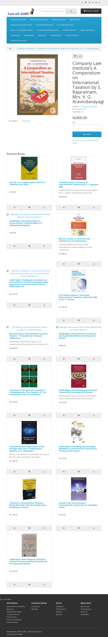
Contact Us (35, 606)
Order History (86, 609)
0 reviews (88, 140)
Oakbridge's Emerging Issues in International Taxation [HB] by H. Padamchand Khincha (25, 223)
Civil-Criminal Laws (59, 19)
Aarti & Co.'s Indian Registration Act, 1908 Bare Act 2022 (27, 183)
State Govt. (42, 35)
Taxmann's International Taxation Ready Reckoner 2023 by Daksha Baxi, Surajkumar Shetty (27, 505)
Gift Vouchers (61, 609)
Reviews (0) (26, 121)
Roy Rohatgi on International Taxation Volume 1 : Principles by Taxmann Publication (28, 335)
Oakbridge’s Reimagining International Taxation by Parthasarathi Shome (78, 391)
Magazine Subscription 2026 (21, 25)
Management (29, 35)
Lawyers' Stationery (87, 30)
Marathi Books (75, 19)
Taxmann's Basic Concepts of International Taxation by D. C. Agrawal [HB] (78, 184)
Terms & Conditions (14, 620)
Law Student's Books (18, 19)
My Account (85, 606)
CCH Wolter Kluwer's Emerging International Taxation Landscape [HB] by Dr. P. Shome (78, 297)
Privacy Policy (12, 617)
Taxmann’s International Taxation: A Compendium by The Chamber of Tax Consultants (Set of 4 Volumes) (27, 392)
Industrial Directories (18, 41)
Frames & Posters (72, 35)
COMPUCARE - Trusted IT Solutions (29, 632)
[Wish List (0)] (86, 2)
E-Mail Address (12, 622)
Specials (59, 614)
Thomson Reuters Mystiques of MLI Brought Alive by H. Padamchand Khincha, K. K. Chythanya (27, 448)
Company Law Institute (88, 106)
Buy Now (87, 134)
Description (13, 121)
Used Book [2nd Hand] (44, 25)
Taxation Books (56, 35)
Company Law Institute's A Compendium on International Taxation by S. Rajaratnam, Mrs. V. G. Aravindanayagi (58, 48)
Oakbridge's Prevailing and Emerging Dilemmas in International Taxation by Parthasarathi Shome (78, 448)
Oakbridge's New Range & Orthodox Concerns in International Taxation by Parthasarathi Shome (28, 561)
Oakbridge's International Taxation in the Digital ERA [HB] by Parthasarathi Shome (77, 335)
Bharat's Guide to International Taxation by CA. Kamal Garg (74, 239)
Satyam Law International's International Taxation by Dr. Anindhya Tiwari (78, 505)
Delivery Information (14, 612)
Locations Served (13, 614)
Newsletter (85, 614)
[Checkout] (93, 2)
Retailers (59, 612)
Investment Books (69, 30)
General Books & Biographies (48, 30)
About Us (10, 609)
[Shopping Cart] (89, 2)
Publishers (60, 606)
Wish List (84, 612)
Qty (73, 122)
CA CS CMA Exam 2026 (65, 25)
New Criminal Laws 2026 (39, 19)
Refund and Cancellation (16, 606)
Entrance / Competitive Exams (22, 30)
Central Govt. (15, 35)
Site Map (34, 609)
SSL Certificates (5, 599)
